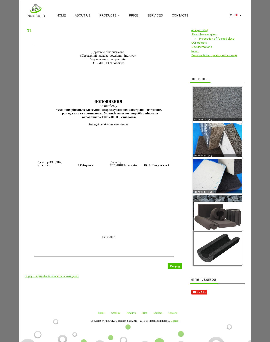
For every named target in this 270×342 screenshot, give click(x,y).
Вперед (175, 266)
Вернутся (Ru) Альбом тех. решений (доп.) (52, 276)
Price (133, 15)
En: (232, 15)
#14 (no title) (199, 30)
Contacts (180, 15)
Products (107, 15)
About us (82, 15)
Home (61, 15)
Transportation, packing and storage (214, 55)
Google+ (175, 320)
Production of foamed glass (216, 38)
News (195, 51)
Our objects (199, 42)
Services (155, 15)
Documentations (201, 47)
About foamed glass (204, 34)
